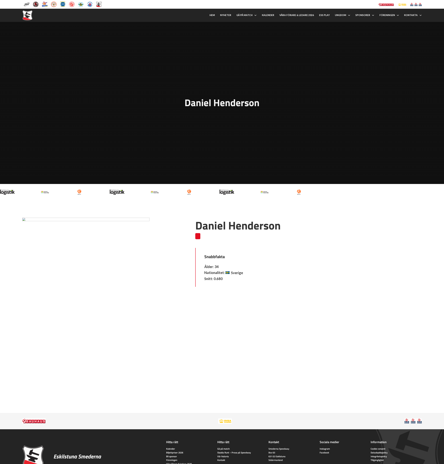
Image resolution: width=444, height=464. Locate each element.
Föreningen (387, 15)
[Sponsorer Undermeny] (373, 15)
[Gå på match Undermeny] (255, 15)
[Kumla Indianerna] (36, 4)
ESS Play (324, 15)
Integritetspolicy (379, 456)
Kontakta (411, 15)
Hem (212, 15)
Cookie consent (378, 448)
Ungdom (340, 15)
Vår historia (223, 456)
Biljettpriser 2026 (174, 452)
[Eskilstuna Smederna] (99, 4)
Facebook (324, 452)
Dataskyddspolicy (379, 452)
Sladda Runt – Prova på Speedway (234, 452)
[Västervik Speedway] (81, 4)
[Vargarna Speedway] (90, 4)
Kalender (268, 15)
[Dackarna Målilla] (45, 4)
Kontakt (221, 460)
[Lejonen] (54, 4)
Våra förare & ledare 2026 (296, 15)
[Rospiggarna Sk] (72, 4)
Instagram (325, 448)
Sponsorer (362, 15)
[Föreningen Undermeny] (398, 15)
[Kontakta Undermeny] (420, 15)
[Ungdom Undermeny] (349, 15)
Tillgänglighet (377, 460)
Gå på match (244, 15)
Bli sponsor (171, 456)
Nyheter (225, 15)
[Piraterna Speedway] (63, 4)
